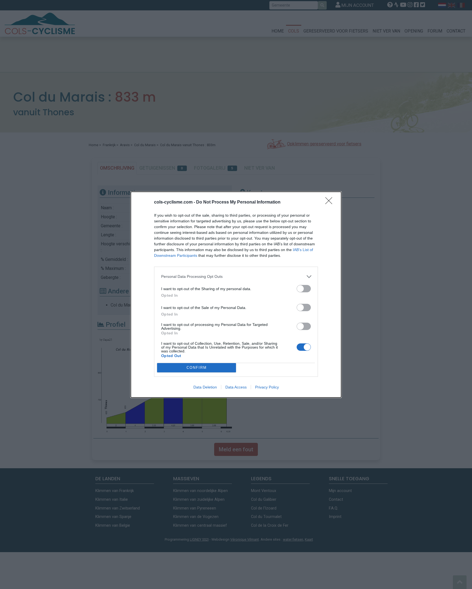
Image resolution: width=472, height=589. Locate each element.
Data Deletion (205, 387)
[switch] (304, 288)
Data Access (236, 387)
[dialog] (236, 294)
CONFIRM (197, 368)
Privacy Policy (267, 387)
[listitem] (236, 276)
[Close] (330, 202)
